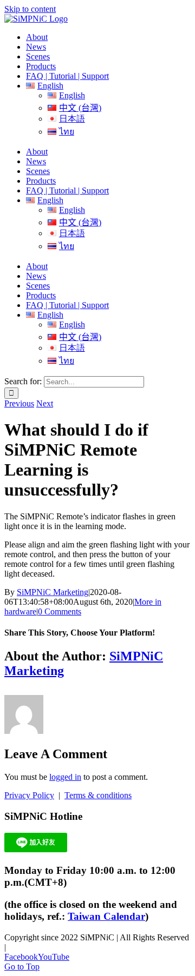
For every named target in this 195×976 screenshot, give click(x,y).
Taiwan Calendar (106, 916)
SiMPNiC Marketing (52, 592)
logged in (65, 776)
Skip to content (30, 9)
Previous (19, 403)
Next (44, 403)
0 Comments (59, 611)
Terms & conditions (98, 795)
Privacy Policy (29, 795)
